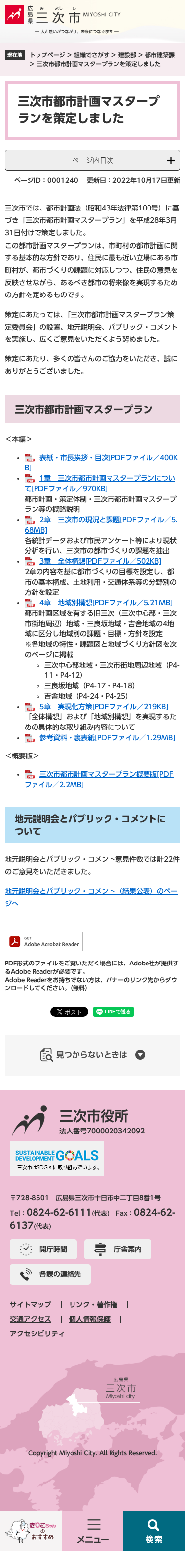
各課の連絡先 (60, 1274)
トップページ (47, 55)
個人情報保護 (90, 1319)
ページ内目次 (92, 160)
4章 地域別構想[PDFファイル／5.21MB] (106, 602)
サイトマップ (30, 1304)
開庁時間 (53, 1249)
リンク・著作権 (93, 1304)
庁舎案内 (128, 1249)
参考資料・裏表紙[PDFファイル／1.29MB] (107, 737)
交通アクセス (30, 1319)
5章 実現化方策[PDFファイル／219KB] (103, 706)
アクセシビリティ (37, 1333)
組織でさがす (92, 55)
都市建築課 (160, 55)
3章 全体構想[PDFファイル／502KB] (100, 561)
